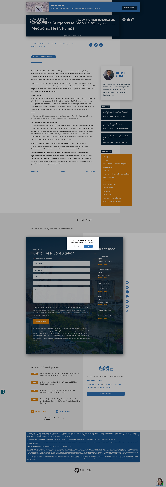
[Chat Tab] (83, 243)
